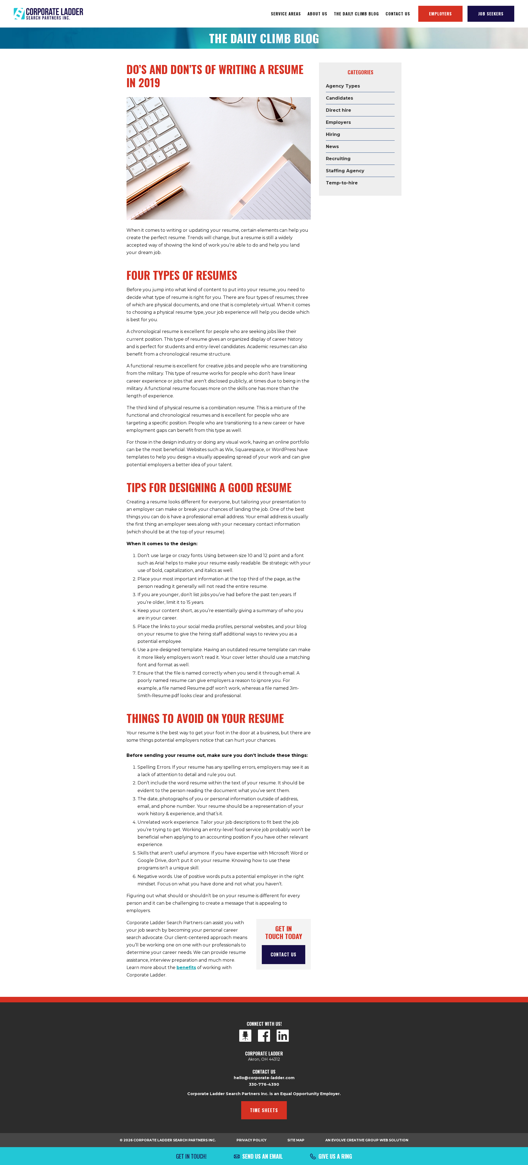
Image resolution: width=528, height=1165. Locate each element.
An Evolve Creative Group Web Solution (366, 1140)
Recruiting (338, 158)
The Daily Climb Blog (356, 13)
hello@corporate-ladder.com (264, 1077)
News (332, 146)
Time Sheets (264, 1110)
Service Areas (286, 13)
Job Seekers (491, 13)
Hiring (333, 134)
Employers (440, 13)
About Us (317, 13)
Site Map (295, 1140)
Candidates (339, 98)
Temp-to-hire (342, 182)
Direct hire (338, 110)
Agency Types (343, 86)
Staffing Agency (345, 170)
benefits (186, 967)
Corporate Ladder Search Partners (48, 14)
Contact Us (398, 13)
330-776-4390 (264, 1084)
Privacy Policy (251, 1140)
